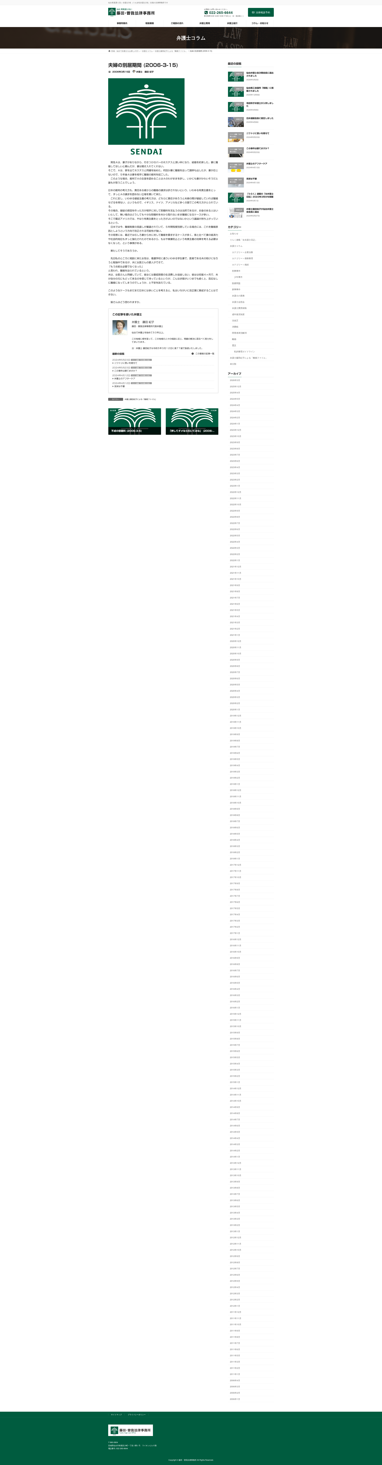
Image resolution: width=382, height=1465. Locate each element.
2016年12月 (235, 939)
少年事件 (238, 276)
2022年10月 (235, 504)
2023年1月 (235, 485)
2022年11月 (235, 498)
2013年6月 (235, 1200)
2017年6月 (235, 901)
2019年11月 (235, 721)
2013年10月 (235, 1175)
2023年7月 (235, 454)
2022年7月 (235, 522)
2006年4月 (235, 1380)
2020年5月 (235, 684)
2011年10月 (235, 1324)
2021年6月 (235, 603)
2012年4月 (235, 1287)
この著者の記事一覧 (204, 354)
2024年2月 (235, 417)
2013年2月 (235, 1224)
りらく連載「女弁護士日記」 (141, 360)
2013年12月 (235, 1162)
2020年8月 (235, 665)
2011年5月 (235, 1355)
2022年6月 (235, 529)
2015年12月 (235, 1013)
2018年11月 (235, 796)
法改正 (235, 320)
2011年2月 (235, 1367)
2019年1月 (235, 783)
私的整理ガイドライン (244, 351)
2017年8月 (235, 889)
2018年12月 (235, 790)
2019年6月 (235, 752)
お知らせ (234, 233)
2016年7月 (235, 970)
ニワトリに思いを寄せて (125, 363)
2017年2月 (235, 926)
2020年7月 (235, 672)
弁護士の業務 (238, 295)
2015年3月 (235, 1069)
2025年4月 (235, 392)
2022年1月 (235, 560)
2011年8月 (235, 1336)
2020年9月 (235, 659)
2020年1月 (235, 709)
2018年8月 (235, 814)
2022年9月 (235, 510)
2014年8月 (235, 1113)
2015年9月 (235, 1032)
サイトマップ (116, 1414)
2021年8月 (235, 591)
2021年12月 (235, 566)
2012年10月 (235, 1249)
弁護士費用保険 (239, 307)
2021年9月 (235, 585)
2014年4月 (235, 1137)
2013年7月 (235, 1193)
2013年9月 (235, 1181)
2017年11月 (235, 870)
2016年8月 (235, 964)
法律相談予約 (263, 12)
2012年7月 (235, 1268)
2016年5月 (235, 982)
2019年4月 (235, 765)
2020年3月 (235, 696)
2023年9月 (235, 442)
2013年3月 (235, 1218)
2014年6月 (235, 1125)
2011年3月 (235, 1361)
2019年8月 (235, 740)
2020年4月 (235, 690)
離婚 (234, 339)
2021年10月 (235, 578)
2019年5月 (235, 759)
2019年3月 (235, 771)
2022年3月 (235, 547)
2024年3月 (235, 411)
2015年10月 (235, 1026)
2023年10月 (235, 435)
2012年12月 (235, 1237)
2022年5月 (235, 535)
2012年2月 (235, 1299)
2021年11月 (235, 572)
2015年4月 (235, 1063)
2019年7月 (235, 746)
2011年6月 (235, 1349)
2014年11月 (235, 1094)
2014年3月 (235, 1144)
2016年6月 (235, 976)
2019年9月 (235, 734)
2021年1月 (235, 634)
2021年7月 (235, 597)
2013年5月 (235, 1206)
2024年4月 (235, 404)
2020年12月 (235, 641)
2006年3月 (235, 1386)
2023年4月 (235, 467)
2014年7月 (235, 1119)
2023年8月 (235, 448)
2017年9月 (235, 883)
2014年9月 (235, 1106)
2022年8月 (235, 516)
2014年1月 (235, 1156)
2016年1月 (235, 1007)
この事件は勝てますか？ (125, 371)
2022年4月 (235, 541)
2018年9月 (235, 808)
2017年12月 (235, 864)
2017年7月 (235, 895)
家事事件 (236, 289)
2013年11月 (235, 1168)
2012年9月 (235, 1256)
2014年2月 (235, 1150)
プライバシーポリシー (137, 1414)
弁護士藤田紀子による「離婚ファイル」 (141, 399)
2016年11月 (235, 945)
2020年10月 (235, 653)
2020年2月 (235, 703)
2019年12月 (235, 715)
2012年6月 (235, 1274)
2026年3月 (235, 380)
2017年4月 (235, 914)
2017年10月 (235, 877)
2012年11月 (235, 1243)
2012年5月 (235, 1280)
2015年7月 (235, 1044)
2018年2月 (235, 852)
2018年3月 (235, 845)
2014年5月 (235, 1131)
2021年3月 (235, 622)
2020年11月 (235, 647)
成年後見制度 (238, 314)
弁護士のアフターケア (124, 379)
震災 (234, 345)
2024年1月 (235, 423)
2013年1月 (235, 1231)
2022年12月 (235, 491)
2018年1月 (235, 858)
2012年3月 (235, 1293)
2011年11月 (235, 1318)
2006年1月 (235, 1398)
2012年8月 (235, 1262)
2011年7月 (235, 1342)
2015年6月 (235, 1051)
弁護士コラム (236, 245)
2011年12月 (235, 1311)
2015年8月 (235, 1038)
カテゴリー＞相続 (240, 264)
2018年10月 (235, 802)
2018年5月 (235, 833)
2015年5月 (235, 1057)
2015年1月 (235, 1082)
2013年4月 (235, 1212)
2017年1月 (235, 933)
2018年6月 (235, 827)
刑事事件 (236, 270)
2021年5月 (235, 609)
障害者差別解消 (239, 332)
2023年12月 (235, 429)
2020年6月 (235, 678)
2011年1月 (235, 1374)
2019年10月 (235, 727)
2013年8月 (235, 1187)
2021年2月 (235, 628)
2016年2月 (235, 1001)
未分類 (233, 363)
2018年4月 (235, 839)
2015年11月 (235, 1019)
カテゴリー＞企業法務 (242, 251)
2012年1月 (235, 1305)
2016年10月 (235, 951)
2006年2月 (235, 1392)
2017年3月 (235, 920)
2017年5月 (235, 908)
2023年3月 (235, 473)
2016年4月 (235, 988)
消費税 (235, 326)
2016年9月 (235, 957)
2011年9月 (235, 1330)
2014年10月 (235, 1100)
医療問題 (236, 283)
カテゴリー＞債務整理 (242, 258)
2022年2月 (235, 553)
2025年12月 (235, 386)
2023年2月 (235, 479)
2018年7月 (235, 821)
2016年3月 (235, 995)
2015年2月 (235, 1075)
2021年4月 (235, 616)
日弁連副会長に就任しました (260, 118)
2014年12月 (235, 1088)
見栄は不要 (119, 386)
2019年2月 (235, 777)
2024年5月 (235, 398)
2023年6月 (235, 460)
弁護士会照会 (238, 301)
